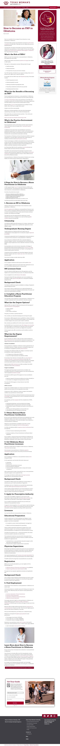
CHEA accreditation (16, 365)
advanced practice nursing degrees (11, 306)
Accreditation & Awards (32, 723)
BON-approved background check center (18, 486)
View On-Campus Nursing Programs (13, 721)
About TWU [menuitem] (17, 8)
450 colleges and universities (28, 325)
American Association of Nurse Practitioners (15, 594)
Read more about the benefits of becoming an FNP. (15, 117)
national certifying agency (23, 425)
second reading (26, 147)
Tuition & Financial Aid (31, 727)
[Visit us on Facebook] (45, 716)
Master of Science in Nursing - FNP (12, 719)
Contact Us (28, 732)
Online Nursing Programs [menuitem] (8, 8)
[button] (53, 7)
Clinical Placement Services (33, 721)
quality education (23, 348)
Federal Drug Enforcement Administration (15, 568)
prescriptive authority (25, 498)
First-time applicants (8, 209)
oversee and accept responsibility (25, 555)
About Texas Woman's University (33, 719)
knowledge (6, 396)
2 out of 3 (13, 104)
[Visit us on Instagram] (55, 716)
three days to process (25, 475)
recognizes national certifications (24, 427)
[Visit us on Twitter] (48, 716)
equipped (16, 399)
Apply (27, 738)
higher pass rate (21, 253)
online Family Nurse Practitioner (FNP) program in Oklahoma (21, 50)
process (7, 447)
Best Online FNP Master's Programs (25, 656)
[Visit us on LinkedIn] (51, 716)
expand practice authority (21, 138)
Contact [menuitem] (23, 7)
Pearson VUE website (21, 274)
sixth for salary (22, 622)
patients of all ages (24, 60)
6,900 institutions (14, 364)
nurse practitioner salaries (19, 625)
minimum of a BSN (29, 247)
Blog (27, 736)
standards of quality (16, 372)
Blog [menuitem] (27, 7)
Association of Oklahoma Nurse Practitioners (15, 596)
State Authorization (31, 726)
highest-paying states (20, 613)
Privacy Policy (26, 744)
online (29, 262)
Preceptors (29, 733)
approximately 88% (17, 278)
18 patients (23, 76)
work (31, 72)
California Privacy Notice (34, 744)
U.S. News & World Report (9, 99)
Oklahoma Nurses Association (12, 598)
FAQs (28, 729)
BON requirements (8, 340)
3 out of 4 (16, 187)
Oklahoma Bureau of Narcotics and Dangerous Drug (17, 567)
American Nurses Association (12, 595)
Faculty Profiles (30, 724)
